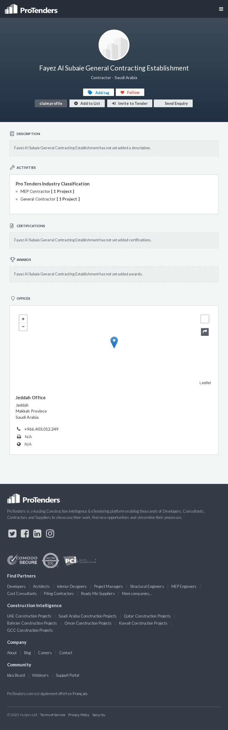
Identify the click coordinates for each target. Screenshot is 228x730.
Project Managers (108, 586)
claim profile (50, 103)
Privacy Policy (78, 715)
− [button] (23, 326)
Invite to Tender (133, 103)
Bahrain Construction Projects (32, 623)
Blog (27, 652)
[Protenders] (32, 7)
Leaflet (205, 382)
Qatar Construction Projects (147, 616)
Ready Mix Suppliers (98, 593)
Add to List (90, 103)
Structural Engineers (147, 586)
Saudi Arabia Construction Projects (87, 616)
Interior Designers (72, 586)
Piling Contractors (59, 593)
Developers (16, 586)
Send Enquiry (176, 103)
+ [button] (23, 319)
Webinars (40, 675)
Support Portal (67, 675)
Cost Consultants (22, 593)
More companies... (137, 593)
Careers (45, 652)
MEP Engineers (184, 586)
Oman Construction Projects (88, 623)
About (12, 652)
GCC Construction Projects (30, 630)
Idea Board (16, 675)
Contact (65, 652)
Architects (41, 586)
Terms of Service (52, 715)
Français (80, 693)
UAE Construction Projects (29, 616)
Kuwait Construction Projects (143, 623)
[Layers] (205, 319)
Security (98, 715)
